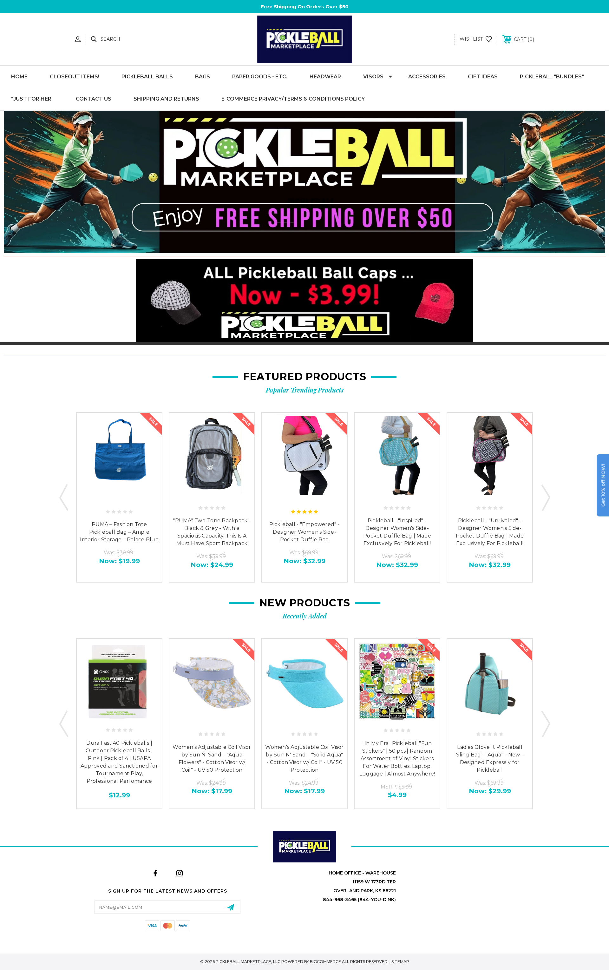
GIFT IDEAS (483, 77)
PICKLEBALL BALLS (147, 77)
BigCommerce (325, 961)
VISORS (373, 77)
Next (545, 497)
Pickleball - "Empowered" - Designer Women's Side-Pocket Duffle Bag (304, 532)
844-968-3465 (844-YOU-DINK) (359, 899)
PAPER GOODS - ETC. (259, 77)
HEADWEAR (325, 77)
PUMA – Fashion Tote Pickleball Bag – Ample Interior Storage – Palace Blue (119, 532)
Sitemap (400, 961)
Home (19, 77)
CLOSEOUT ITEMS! (74, 77)
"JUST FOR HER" (32, 99)
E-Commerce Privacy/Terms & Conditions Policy (293, 99)
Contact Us (93, 99)
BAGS (202, 77)
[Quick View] (112, 498)
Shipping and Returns (166, 99)
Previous (64, 497)
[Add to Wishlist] (126, 498)
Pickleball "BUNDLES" (552, 77)
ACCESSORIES (427, 77)
